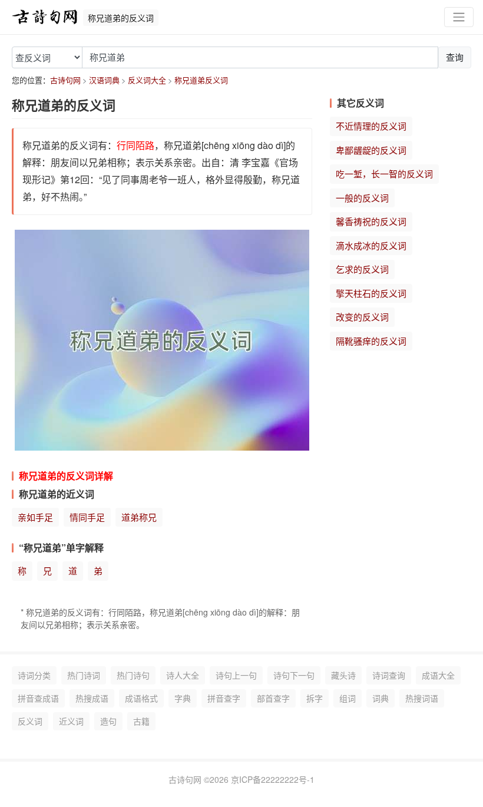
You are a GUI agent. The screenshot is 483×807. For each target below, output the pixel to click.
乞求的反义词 (362, 269)
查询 (455, 57)
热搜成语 (91, 698)
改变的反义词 (362, 316)
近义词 (71, 721)
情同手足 (87, 517)
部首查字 (273, 698)
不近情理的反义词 (371, 126)
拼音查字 (223, 698)
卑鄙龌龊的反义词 (371, 150)
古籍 (141, 721)
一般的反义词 (362, 197)
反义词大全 (147, 79)
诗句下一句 (294, 675)
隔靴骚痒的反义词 (371, 341)
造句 (108, 721)
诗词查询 (388, 675)
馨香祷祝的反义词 (371, 221)
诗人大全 (182, 675)
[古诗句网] (44, 17)
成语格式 (141, 698)
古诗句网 (65, 79)
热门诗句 (133, 675)
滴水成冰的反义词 (371, 245)
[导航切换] (459, 17)
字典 (182, 698)
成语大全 (438, 675)
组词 (347, 698)
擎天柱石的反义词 (371, 293)
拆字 (314, 698)
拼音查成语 (38, 698)
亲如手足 (35, 517)
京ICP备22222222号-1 (273, 779)
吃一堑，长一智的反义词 (384, 173)
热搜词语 (421, 698)
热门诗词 (83, 675)
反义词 (30, 721)
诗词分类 (34, 675)
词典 (380, 698)
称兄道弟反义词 (201, 79)
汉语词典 (104, 79)
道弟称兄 (139, 517)
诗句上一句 (236, 675)
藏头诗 (343, 675)
